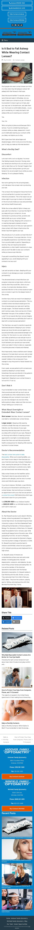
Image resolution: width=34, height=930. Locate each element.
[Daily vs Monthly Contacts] (17, 710)
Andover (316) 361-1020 (18, 3)
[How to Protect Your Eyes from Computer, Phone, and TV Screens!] (17, 677)
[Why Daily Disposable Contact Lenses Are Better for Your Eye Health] (17, 642)
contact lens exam (8, 495)
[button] (5, 40)
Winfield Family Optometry (17, 789)
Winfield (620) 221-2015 (17, 8)
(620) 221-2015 (19, 799)
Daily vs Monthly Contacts (10, 723)
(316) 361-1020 (19, 767)
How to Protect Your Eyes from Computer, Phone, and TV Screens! (21, 739)
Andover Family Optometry (17, 757)
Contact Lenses (20, 60)
